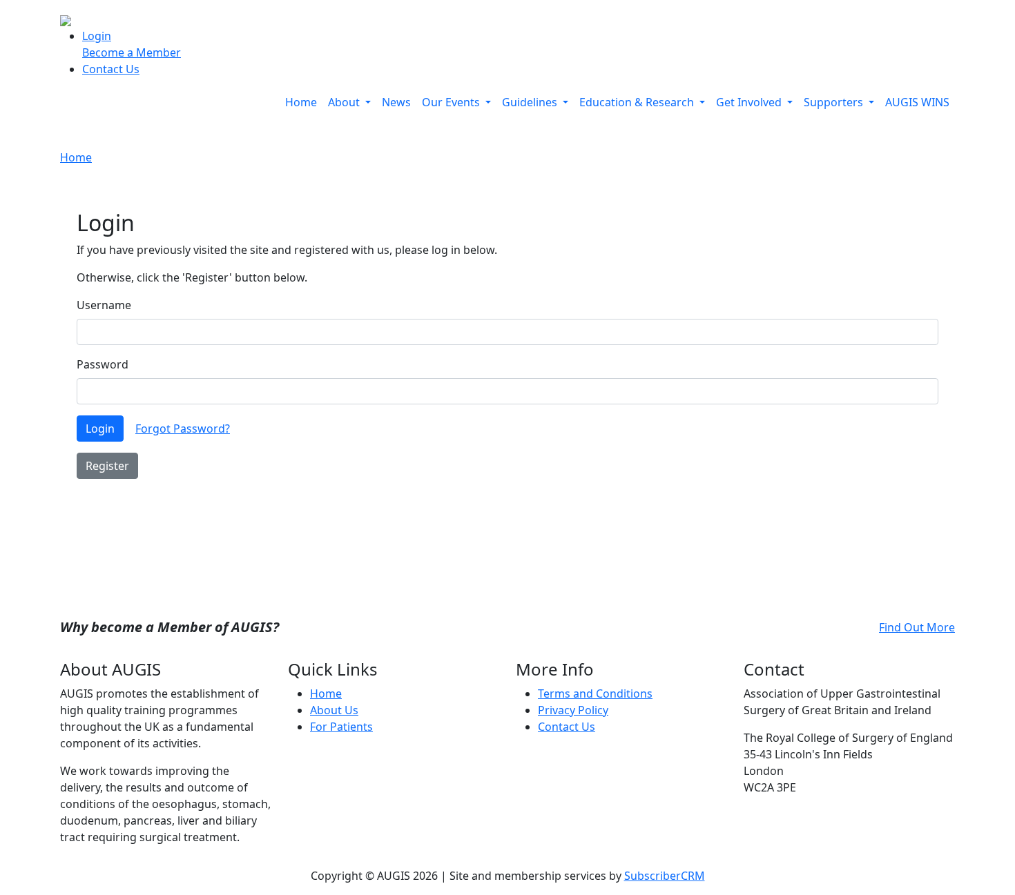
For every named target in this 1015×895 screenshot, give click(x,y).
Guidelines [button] (531, 102)
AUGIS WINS (917, 102)
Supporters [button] (835, 102)
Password (102, 364)
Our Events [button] (452, 102)
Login (96, 35)
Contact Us (110, 69)
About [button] (345, 102)
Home (301, 102)
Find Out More (917, 627)
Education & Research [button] (638, 102)
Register (107, 465)
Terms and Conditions (595, 693)
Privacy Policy (573, 710)
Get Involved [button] (750, 102)
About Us (334, 710)
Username (104, 305)
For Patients (341, 726)
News (396, 102)
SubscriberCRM (664, 875)
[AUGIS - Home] (65, 19)
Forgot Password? (182, 428)
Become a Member (131, 52)
